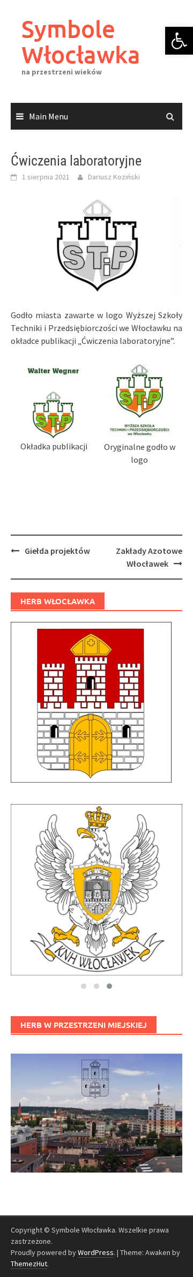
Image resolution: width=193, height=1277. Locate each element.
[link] (179, 41)
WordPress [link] (96, 1252)
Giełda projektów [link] (57, 550)
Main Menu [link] (48, 116)
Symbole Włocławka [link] (80, 41)
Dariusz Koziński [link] (114, 177)
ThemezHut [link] (29, 1263)
